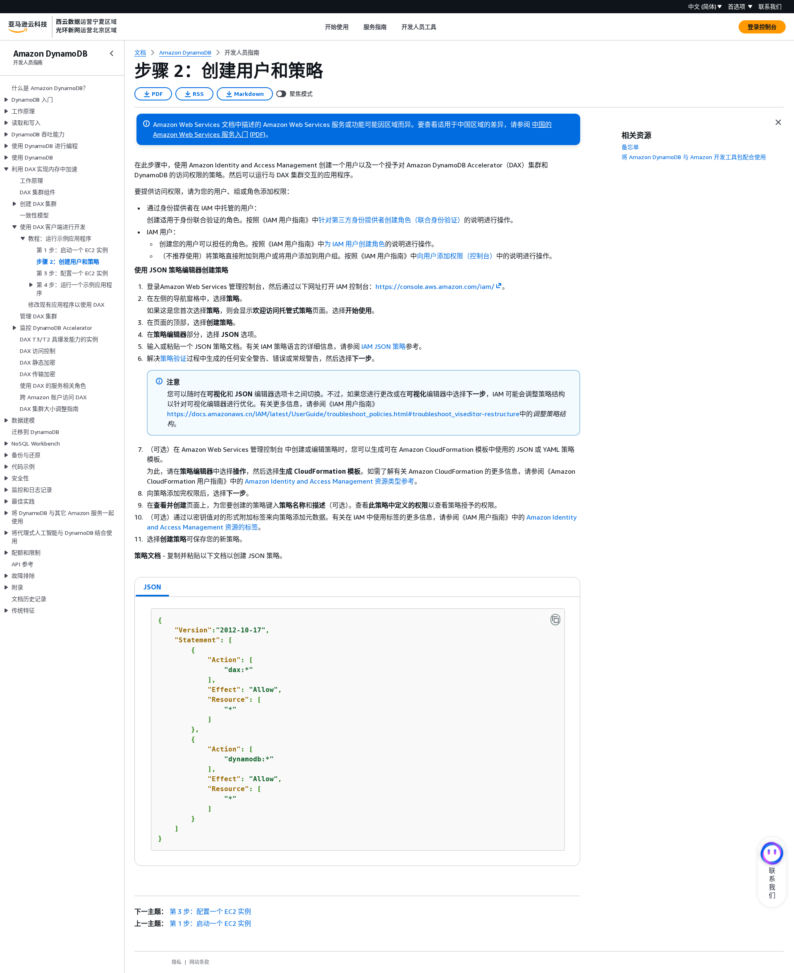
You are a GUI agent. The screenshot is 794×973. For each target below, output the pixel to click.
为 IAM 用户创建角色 (354, 244)
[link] (242, 52)
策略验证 (173, 358)
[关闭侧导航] (111, 53)
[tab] (153, 587)
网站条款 (199, 962)
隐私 (177, 962)
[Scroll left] (319, 26)
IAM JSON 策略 (383, 346)
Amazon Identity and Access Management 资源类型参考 (329, 481)
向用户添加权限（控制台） (456, 256)
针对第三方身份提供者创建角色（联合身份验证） (391, 220)
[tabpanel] (357, 731)
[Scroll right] (443, 26)
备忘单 (630, 146)
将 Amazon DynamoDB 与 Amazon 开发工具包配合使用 (694, 156)
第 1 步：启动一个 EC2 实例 (210, 923)
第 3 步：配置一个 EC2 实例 (210, 911)
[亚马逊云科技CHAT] (772, 854)
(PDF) (257, 134)
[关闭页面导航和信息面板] (778, 122)
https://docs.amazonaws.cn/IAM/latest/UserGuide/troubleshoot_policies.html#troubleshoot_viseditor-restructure (343, 414)
